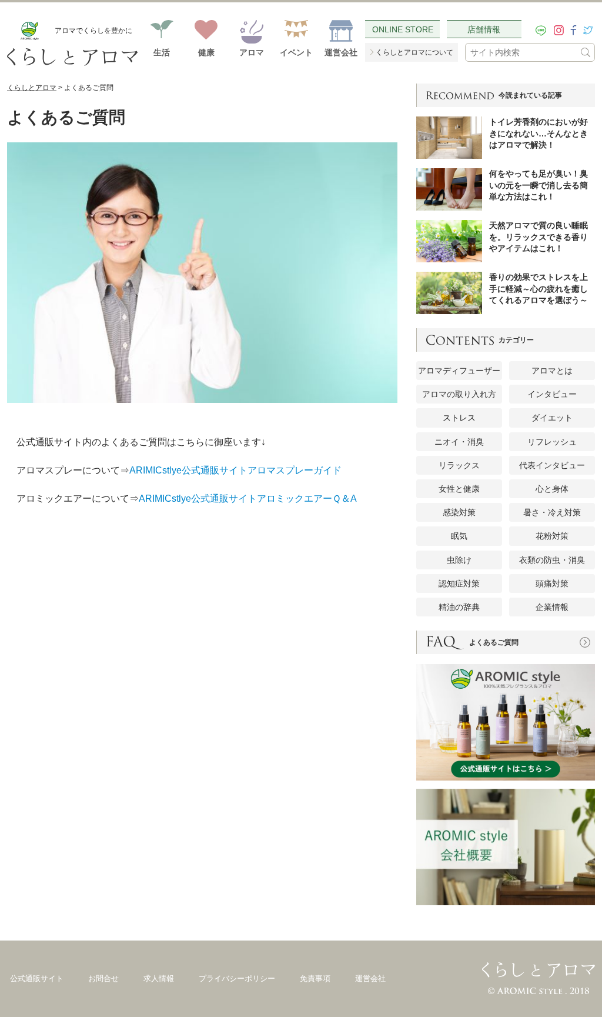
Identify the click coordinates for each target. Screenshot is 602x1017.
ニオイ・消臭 (459, 441)
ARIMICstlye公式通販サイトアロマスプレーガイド (235, 470)
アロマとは (552, 370)
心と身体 (552, 489)
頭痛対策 (552, 583)
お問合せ (103, 979)
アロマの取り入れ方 (459, 394)
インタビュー (552, 394)
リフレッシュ (552, 441)
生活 (161, 52)
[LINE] (541, 30)
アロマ (251, 52)
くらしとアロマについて (414, 52)
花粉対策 (552, 536)
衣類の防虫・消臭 (552, 560)
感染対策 (459, 512)
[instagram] (559, 30)
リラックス (459, 465)
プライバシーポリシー (237, 979)
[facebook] (573, 30)
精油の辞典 (459, 607)
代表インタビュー (552, 465)
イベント (296, 52)
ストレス (459, 417)
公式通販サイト (36, 979)
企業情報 (552, 607)
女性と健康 (459, 489)
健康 (206, 52)
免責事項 (315, 979)
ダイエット (552, 417)
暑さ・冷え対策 (552, 512)
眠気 (459, 536)
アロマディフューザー (459, 370)
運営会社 (341, 52)
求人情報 (158, 979)
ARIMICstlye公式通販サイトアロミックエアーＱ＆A (248, 499)
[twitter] (588, 30)
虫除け (459, 560)
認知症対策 (459, 583)
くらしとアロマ (31, 88)
